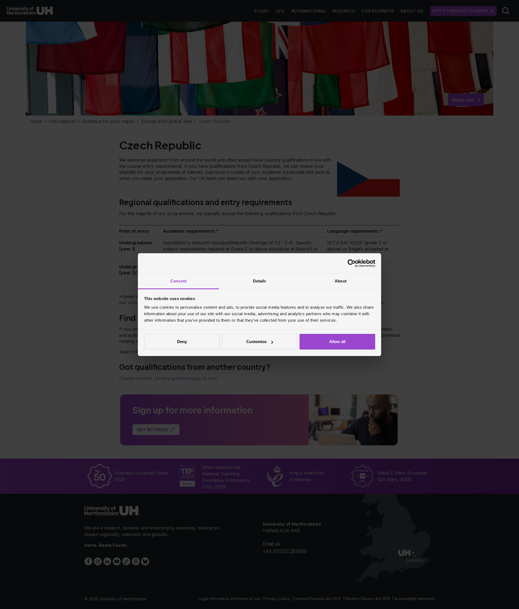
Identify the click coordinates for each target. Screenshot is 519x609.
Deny (182, 341)
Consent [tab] (178, 281)
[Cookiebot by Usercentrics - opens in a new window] (351, 263)
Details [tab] (259, 281)
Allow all (337, 341)
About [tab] (341, 281)
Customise (256, 341)
